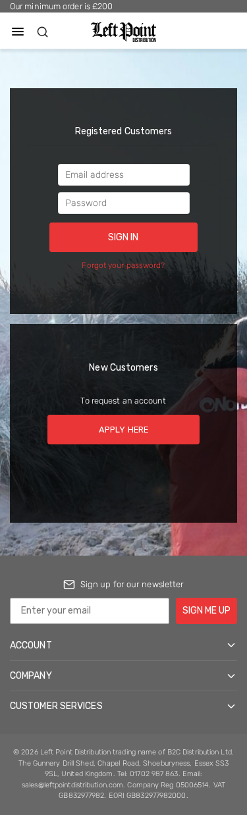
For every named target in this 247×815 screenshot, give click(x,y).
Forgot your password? (123, 265)
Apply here (123, 429)
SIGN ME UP (206, 610)
